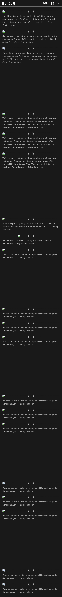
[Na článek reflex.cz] (8, 3)
